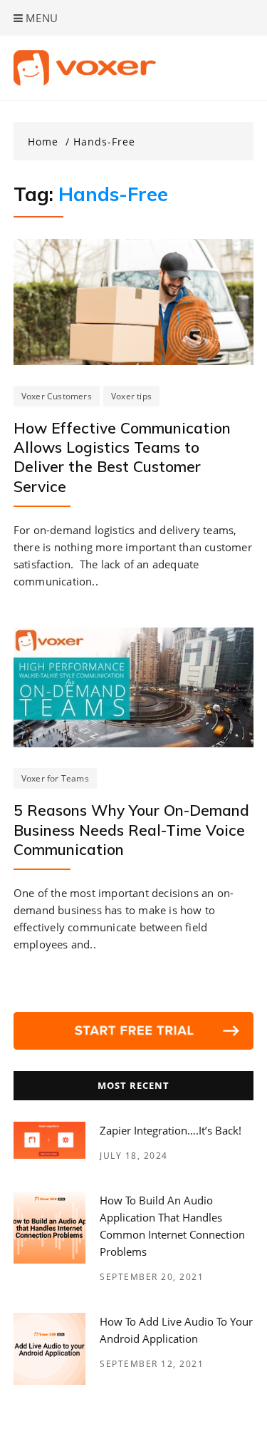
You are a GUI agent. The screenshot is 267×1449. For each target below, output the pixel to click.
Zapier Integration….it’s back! (170, 1130)
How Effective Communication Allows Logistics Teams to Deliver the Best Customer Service (122, 457)
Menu (40, 18)
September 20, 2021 (152, 1277)
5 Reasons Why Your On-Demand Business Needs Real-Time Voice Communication (131, 830)
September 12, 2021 (152, 1364)
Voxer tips (131, 396)
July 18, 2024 (134, 1156)
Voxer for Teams (55, 778)
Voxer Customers (56, 396)
